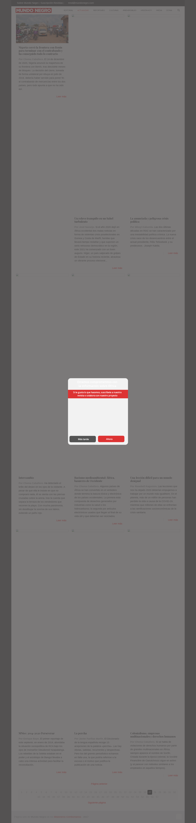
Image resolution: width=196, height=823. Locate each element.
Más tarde (83, 439)
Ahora (109, 439)
